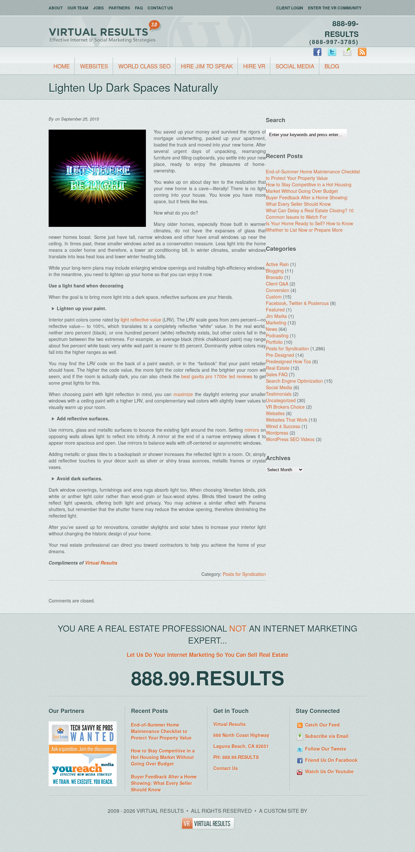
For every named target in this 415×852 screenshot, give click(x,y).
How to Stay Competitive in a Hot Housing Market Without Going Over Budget (308, 187)
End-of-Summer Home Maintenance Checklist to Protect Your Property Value (313, 174)
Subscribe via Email (326, 736)
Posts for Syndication (244, 574)
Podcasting (277, 335)
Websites (94, 66)
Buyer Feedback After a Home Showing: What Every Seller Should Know (307, 200)
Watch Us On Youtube (329, 771)
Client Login (289, 8)
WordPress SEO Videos (290, 439)
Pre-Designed (280, 355)
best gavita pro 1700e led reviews (216, 376)
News (271, 329)
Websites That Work (286, 419)
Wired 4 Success (283, 426)
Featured (275, 309)
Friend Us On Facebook (331, 760)
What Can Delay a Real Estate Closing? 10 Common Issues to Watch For (310, 213)
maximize (183, 394)
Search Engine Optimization (294, 381)
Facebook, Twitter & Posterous (297, 303)
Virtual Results (101, 562)
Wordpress (277, 432)
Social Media (295, 66)
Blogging (275, 270)
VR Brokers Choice (285, 406)
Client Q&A (277, 283)
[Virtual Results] (207, 827)
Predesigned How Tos (288, 361)
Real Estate (278, 368)
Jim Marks (276, 316)
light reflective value (141, 319)
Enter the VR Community (335, 8)
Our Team (77, 8)
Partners (119, 8)
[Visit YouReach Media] (83, 784)
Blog (332, 66)
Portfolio (274, 342)
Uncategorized (281, 400)
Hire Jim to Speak (207, 66)
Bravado (274, 277)
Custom (274, 296)
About (56, 8)
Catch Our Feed (322, 724)
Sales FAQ (277, 374)
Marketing (276, 322)
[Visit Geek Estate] (83, 752)
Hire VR (254, 66)
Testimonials (278, 394)
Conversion (277, 290)
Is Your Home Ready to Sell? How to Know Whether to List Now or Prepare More (309, 226)
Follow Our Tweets (325, 748)
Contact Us (160, 8)
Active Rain (277, 264)
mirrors (251, 429)
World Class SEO (144, 66)
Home (61, 66)
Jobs (98, 8)
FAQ (139, 8)
